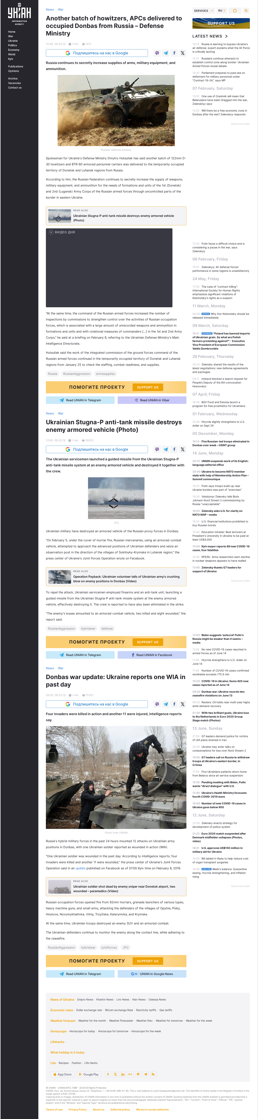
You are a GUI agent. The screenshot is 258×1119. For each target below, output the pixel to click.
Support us (221, 23)
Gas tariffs (165, 1010)
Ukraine (13, 40)
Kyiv (10, 58)
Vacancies (14, 83)
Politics (12, 45)
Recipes (64, 1062)
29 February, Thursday (213, 356)
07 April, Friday (206, 394)
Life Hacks (90, 1062)
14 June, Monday (207, 453)
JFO (125, 947)
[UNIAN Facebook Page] (108, 1074)
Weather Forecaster (121, 1020)
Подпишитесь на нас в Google (100, 53)
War (10, 36)
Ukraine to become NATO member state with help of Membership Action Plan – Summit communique (220, 475)
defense (107, 628)
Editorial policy (120, 1109)
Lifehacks (57, 1042)
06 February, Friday (210, 259)
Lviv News (123, 999)
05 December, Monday (213, 433)
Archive (13, 78)
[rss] (153, 1074)
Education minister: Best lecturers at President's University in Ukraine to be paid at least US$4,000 (220, 535)
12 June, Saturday (208, 815)
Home (11, 31)
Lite (53, 1063)
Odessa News (157, 999)
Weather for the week (199, 1020)
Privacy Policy (78, 1109)
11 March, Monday (209, 306)
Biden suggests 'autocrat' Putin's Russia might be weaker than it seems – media (218, 638)
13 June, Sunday (207, 728)
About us (98, 1109)
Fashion (76, 1062)
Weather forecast (62, 1021)
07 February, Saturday (212, 88)
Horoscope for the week (146, 1031)
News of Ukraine (62, 999)
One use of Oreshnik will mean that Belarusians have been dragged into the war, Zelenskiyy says (220, 100)
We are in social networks (152, 1109)
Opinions (13, 70)
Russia (52, 374)
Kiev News (138, 999)
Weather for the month (92, 1020)
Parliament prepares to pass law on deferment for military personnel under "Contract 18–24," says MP (218, 76)
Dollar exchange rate (89, 1010)
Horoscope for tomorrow (113, 1031)
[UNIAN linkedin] (123, 1074)
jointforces (109, 947)
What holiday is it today (67, 1052)
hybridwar (88, 628)
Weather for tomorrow (169, 1020)
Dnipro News (85, 999)
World (11, 54)
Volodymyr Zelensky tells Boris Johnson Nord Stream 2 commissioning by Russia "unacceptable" (218, 500)
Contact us (15, 87)
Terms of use (54, 1109)
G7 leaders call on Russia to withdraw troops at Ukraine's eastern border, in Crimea (221, 761)
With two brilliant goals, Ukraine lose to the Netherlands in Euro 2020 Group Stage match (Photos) (220, 716)
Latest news (207, 36)
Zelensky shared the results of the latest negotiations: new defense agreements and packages (220, 368)
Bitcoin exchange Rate (119, 1010)
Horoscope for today (82, 1031)
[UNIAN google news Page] (130, 1074)
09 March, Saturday (210, 325)
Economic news (61, 1010)
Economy (13, 49)
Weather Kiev (144, 1020)
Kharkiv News (104, 999)
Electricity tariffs (146, 1010)
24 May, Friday (205, 278)
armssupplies (105, 374)
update (81, 868)
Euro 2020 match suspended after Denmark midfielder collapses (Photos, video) (219, 837)
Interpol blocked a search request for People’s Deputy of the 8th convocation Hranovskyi (219, 382)
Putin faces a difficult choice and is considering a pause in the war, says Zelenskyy (218, 247)
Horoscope (58, 1031)
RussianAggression (76, 374)
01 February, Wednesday (215, 414)
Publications (15, 66)
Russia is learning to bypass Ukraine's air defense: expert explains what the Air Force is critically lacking (221, 47)
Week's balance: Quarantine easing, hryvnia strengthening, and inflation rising (219, 872)
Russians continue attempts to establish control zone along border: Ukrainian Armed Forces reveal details (220, 62)
